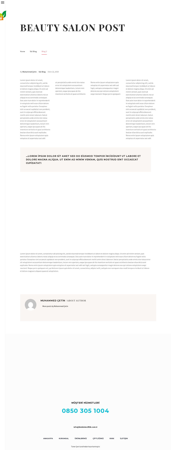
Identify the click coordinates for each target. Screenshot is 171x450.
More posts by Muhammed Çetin (55, 306)
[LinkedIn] (35, 282)
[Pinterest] (28, 282)
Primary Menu (2, 2)
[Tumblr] (32, 282)
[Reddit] (38, 282)
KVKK (112, 438)
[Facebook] (22, 282)
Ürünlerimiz (81, 438)
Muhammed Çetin (29, 72)
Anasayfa (48, 438)
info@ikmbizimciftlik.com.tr (85, 427)
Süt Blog (42, 72)
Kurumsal (64, 438)
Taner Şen (75, 446)
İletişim (124, 438)
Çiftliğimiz (98, 438)
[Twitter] (25, 282)
